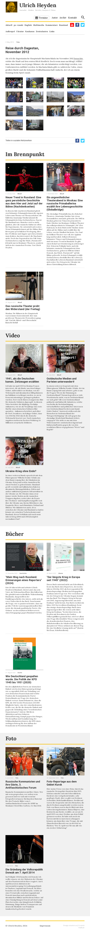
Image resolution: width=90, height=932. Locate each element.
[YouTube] (72, 25)
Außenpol (10, 31)
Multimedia (38, 25)
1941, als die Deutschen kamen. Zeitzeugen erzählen (22, 380)
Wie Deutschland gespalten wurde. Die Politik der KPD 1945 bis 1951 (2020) (21, 679)
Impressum (45, 925)
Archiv (62, 17)
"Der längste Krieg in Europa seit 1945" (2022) (63, 579)
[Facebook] (77, 25)
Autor (55, 17)
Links (51, 31)
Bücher (14, 534)
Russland (63, 25)
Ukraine (20, 31)
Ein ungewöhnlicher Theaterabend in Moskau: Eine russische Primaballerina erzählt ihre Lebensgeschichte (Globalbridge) (65, 203)
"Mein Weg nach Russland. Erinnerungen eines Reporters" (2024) (23, 580)
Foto (18, 42)
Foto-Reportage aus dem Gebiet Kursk (62, 783)
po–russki (18, 25)
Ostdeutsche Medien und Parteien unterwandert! (61, 380)
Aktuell (8, 25)
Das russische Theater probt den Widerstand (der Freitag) (22, 308)
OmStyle (81, 928)
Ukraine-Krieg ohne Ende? (20, 471)
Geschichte (23, 573)
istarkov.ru (73, 925)
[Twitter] (83, 25)
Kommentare (52, 25)
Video (12, 335)
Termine (43, 17)
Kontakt (72, 17)
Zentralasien (42, 31)
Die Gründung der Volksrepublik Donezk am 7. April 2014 (24, 871)
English (28, 25)
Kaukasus (29, 31)
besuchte (78, 58)
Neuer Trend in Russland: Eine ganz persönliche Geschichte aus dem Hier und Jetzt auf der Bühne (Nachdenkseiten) (24, 202)
